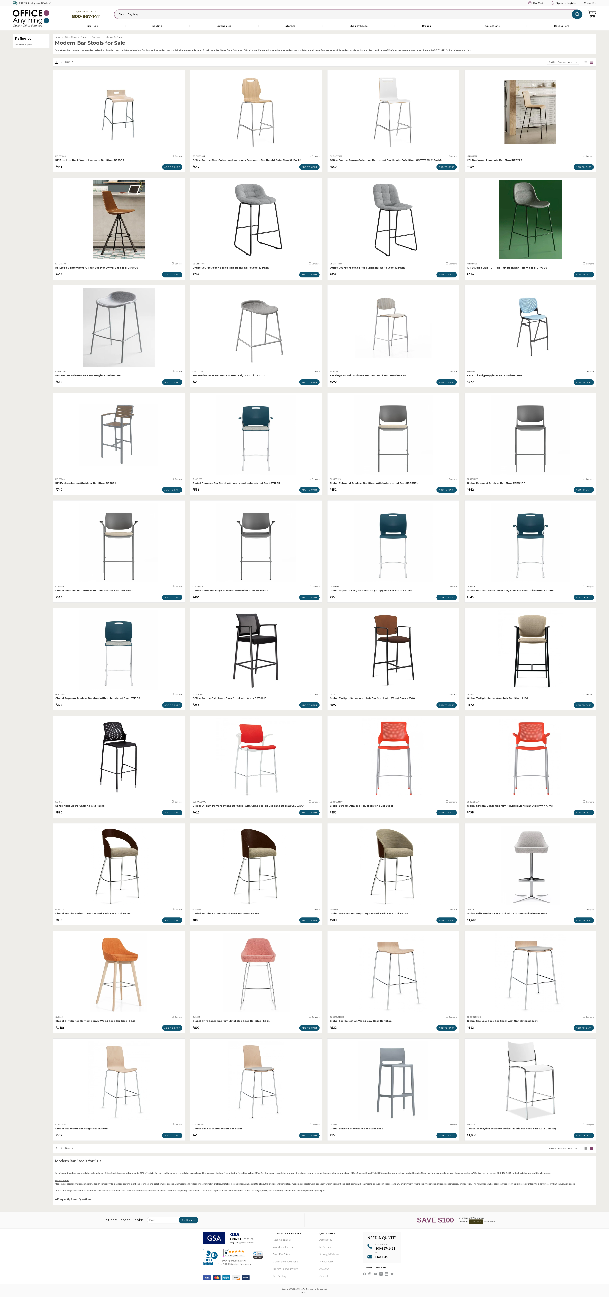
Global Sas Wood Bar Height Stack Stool (81, 1128)
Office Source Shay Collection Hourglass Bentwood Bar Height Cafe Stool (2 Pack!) (247, 160)
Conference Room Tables (286, 1261)
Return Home (62, 1180)
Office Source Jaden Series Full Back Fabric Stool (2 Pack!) (368, 267)
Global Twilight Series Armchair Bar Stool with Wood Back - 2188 (372, 698)
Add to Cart (172, 167)
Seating (157, 25)
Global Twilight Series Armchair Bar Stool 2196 (497, 698)
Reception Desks (282, 1239)
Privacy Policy (326, 1261)
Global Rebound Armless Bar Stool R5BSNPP (496, 482)
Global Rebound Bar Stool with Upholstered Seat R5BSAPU (94, 590)
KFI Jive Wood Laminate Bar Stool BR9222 (494, 160)
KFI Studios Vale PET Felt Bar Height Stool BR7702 (88, 375)
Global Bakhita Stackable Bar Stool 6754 (356, 1128)
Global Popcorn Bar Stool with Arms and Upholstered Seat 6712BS (236, 482)
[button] (585, 62)
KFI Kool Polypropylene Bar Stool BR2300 (494, 375)
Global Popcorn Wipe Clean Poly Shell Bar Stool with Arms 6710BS (510, 590)
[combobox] (345, 14)
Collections (492, 25)
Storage (290, 25)
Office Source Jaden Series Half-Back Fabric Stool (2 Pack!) (231, 267)
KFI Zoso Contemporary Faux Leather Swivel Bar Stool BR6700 (96, 267)
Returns (334, 1254)
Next (68, 61)
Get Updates (188, 1220)
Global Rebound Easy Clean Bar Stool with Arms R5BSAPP (230, 590)
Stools (84, 37)
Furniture (92, 25)
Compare (178, 156)
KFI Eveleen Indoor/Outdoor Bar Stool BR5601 (85, 482)
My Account (325, 1246)
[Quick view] (119, 148)
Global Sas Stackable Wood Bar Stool (217, 1128)
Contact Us (590, 2)
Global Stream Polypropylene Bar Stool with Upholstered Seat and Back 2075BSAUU (248, 805)
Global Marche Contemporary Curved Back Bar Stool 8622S (369, 913)
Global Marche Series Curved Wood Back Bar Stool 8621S (93, 913)
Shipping (323, 1254)
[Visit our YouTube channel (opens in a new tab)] (375, 1274)
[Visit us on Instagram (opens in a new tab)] (381, 1274)
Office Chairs (71, 37)
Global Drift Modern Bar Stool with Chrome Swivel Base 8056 (507, 913)
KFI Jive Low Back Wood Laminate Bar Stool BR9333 (89, 160)
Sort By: (552, 62)
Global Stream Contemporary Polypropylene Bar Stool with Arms (510, 805)
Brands (426, 25)
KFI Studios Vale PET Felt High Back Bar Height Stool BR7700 (507, 267)
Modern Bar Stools (114, 37)
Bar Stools (96, 37)
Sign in (559, 2)
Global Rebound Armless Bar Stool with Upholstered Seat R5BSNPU (374, 482)
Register (571, 2)
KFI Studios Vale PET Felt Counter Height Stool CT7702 (229, 375)
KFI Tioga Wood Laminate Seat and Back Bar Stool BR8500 (369, 375)
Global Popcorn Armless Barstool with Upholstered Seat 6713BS (97, 698)
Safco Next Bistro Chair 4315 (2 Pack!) (80, 805)
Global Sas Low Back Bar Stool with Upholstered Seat (502, 1020)
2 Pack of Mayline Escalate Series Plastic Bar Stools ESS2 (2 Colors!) (511, 1128)
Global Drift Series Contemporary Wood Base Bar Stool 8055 (95, 1020)
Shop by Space (359, 25)
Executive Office (281, 1254)
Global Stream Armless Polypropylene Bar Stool (361, 805)
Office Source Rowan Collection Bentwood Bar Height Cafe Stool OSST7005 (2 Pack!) (386, 160)
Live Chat (538, 2)
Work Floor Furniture (284, 1246)
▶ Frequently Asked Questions (73, 1199)
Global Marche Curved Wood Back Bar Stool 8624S (226, 913)
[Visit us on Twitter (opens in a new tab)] (392, 1274)
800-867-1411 (86, 16)
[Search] (577, 14)
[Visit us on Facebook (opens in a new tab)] (364, 1274)
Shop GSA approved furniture (242, 1243)
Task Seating (279, 1276)
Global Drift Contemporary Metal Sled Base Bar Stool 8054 (231, 1020)
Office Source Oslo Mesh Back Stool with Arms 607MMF (229, 698)
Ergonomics (223, 25)
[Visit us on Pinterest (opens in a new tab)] (370, 1274)
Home (57, 37)
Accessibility (325, 1239)
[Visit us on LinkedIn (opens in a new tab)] (386, 1274)
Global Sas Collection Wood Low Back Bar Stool (361, 1020)
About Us (324, 1268)
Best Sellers (561, 25)
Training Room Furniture (285, 1268)
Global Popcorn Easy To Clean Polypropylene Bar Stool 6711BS (371, 590)
